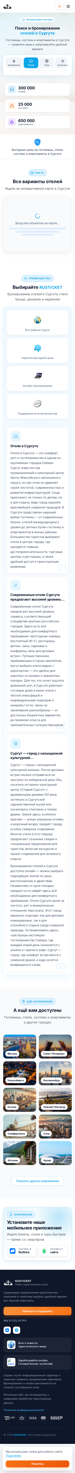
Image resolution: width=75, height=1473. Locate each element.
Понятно (37, 1463)
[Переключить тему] (59, 6)
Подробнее (13, 1455)
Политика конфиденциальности (24, 1410)
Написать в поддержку (37, 1311)
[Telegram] (16, 1330)
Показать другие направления (37, 1181)
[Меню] (68, 6)
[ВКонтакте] (7, 1330)
